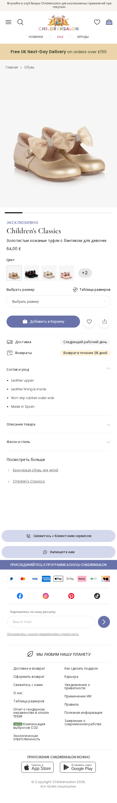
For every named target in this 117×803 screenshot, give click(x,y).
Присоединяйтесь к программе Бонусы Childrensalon (58, 564)
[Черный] (31, 273)
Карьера (71, 676)
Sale (60, 37)
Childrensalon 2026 (69, 782)
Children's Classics (34, 230)
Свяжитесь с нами (28, 684)
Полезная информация (83, 712)
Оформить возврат (28, 676)
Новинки (36, 37)
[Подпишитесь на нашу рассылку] (104, 622)
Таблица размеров (28, 701)
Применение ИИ (77, 696)
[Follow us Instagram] (46, 597)
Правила (71, 704)
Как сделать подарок (81, 668)
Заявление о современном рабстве (82, 722)
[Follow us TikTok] (97, 597)
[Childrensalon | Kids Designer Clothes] (58, 20)
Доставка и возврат (29, 668)
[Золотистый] (14, 273)
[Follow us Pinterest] (71, 597)
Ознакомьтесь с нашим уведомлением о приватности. (43, 634)
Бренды (83, 37)
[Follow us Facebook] (20, 597)
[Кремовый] (49, 273)
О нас (18, 693)
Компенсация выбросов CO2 (29, 726)
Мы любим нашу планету (63, 654)
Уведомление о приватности (77, 686)
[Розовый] (66, 273)
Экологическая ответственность (26, 737)
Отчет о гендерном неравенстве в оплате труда (31, 712)
